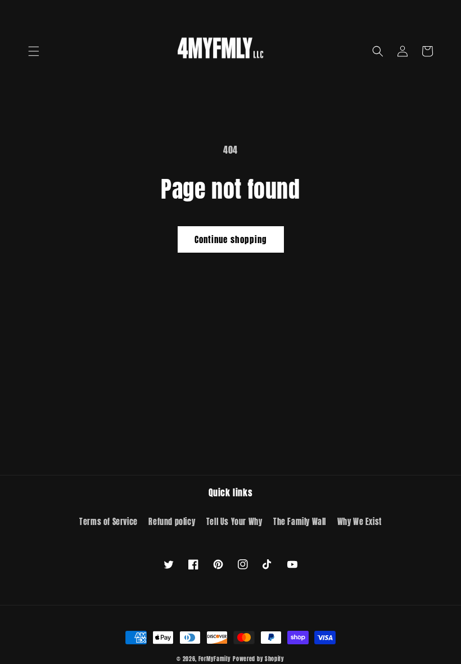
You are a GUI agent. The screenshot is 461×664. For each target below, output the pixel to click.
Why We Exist (359, 522)
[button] (33, 51)
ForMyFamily (214, 658)
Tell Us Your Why (234, 522)
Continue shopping (231, 239)
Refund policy (171, 522)
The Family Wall (299, 522)
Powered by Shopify (258, 658)
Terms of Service (108, 522)
